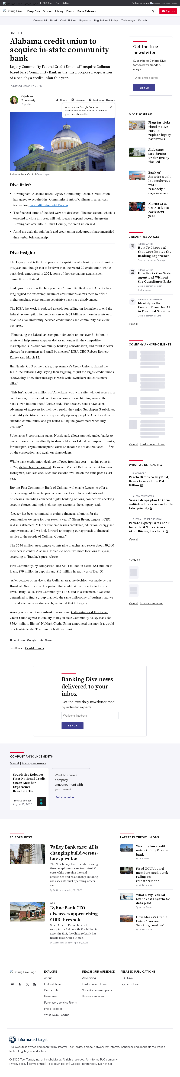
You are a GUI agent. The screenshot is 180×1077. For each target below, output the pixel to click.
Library (59, 11)
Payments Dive (62, 3)
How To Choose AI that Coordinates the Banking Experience (154, 251)
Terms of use (37, 1063)
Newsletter (50, 996)
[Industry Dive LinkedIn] (12, 984)
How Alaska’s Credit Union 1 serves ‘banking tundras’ (151, 921)
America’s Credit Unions (75, 366)
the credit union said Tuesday (49, 205)
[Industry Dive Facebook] (20, 984)
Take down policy (58, 1063)
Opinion (48, 11)
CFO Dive (47, 3)
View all (133, 323)
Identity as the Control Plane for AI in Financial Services (154, 307)
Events (70, 11)
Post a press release (152, 444)
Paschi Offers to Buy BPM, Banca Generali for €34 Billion (149, 481)
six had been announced (35, 467)
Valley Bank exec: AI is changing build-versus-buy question (74, 853)
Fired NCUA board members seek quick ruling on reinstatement (152, 874)
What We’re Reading (56, 1015)
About (48, 978)
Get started (64, 797)
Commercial (40, 20)
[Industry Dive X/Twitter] (27, 984)
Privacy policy (17, 1063)
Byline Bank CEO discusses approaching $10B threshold (74, 914)
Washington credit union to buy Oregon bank (152, 850)
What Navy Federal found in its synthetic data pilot (153, 899)
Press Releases (87, 11)
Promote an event (151, 603)
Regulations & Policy (106, 20)
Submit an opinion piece (97, 990)
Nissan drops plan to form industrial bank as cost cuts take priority (151, 504)
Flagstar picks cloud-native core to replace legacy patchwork (159, 130)
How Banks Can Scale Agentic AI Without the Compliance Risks (155, 277)
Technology (128, 20)
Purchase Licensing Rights (60, 1002)
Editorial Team (53, 984)
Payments (85, 20)
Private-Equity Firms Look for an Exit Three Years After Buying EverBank (149, 527)
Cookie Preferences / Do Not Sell (91, 1063)
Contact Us (51, 990)
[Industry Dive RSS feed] (34, 984)
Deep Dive (33, 11)
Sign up (170, 10)
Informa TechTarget (70, 1047)
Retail (53, 20)
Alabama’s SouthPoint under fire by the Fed (158, 155)
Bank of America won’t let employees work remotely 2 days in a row (159, 182)
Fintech (142, 20)
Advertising (89, 978)
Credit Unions (68, 20)
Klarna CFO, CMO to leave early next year (158, 210)
